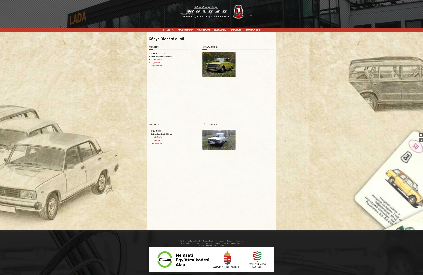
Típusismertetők (185, 30)
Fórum (229, 241)
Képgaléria (155, 62)
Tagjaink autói (203, 30)
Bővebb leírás (156, 59)
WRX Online (196, 243)
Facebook (220, 241)
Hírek (162, 30)
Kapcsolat (239, 241)
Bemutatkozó (208, 241)
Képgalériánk (235, 30)
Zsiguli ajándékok (253, 30)
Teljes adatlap (156, 66)
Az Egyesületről (194, 241)
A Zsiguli (170, 30)
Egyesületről (220, 30)
